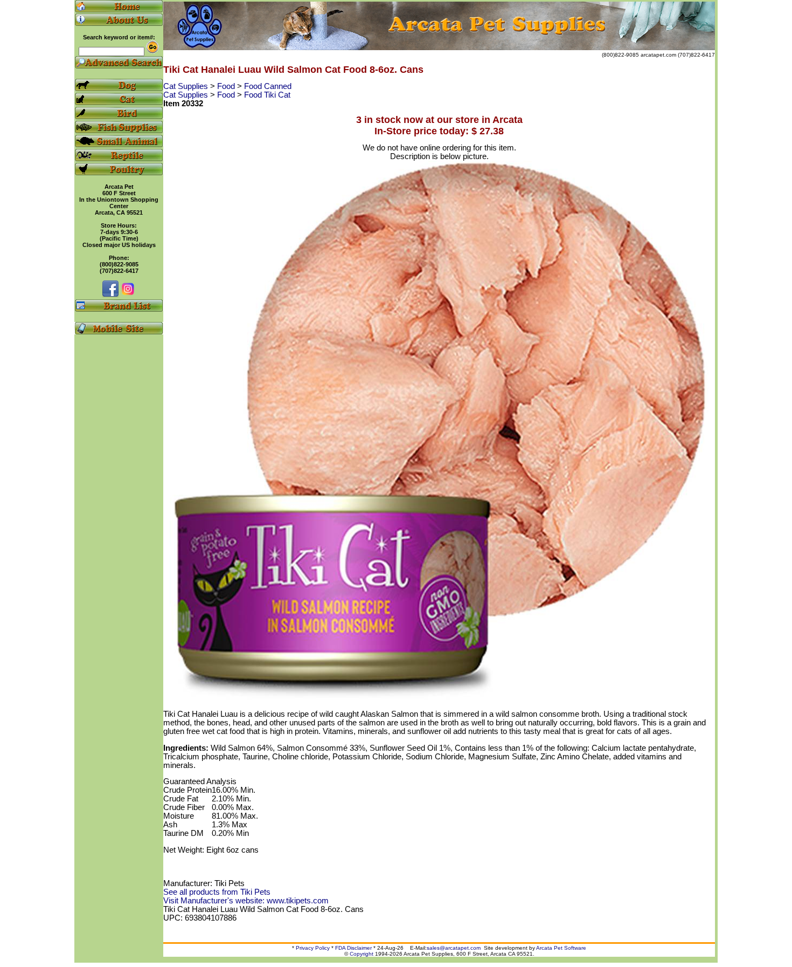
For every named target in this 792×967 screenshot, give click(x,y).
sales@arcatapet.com (454, 948)
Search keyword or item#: (119, 37)
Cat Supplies (186, 86)
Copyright (361, 954)
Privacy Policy (313, 948)
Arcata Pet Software (561, 948)
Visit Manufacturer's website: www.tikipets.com (246, 900)
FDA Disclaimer (353, 948)
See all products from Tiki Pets (216, 892)
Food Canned (267, 86)
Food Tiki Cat (267, 95)
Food (227, 86)
